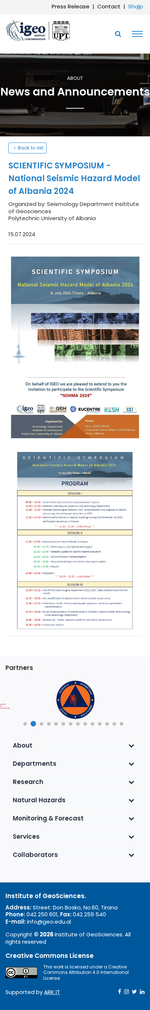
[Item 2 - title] (75, 700)
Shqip (135, 6)
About (75, 78)
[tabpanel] (75, 700)
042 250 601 (42, 914)
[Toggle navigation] (135, 34)
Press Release (71, 6)
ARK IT (52, 992)
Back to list (30, 147)
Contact (109, 6)
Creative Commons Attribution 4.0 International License (86, 972)
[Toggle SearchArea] (118, 34)
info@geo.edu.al (49, 921)
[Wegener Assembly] (38, 30)
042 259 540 (89, 914)
